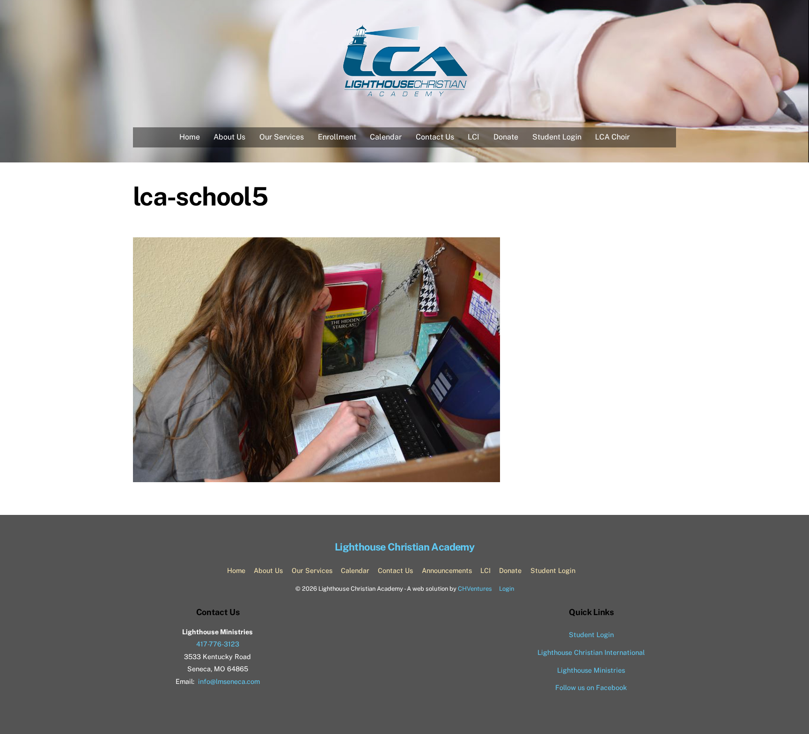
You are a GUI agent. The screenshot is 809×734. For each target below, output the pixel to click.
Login (506, 588)
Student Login (556, 136)
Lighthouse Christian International (591, 652)
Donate (505, 136)
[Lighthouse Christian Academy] (405, 94)
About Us (229, 136)
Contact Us (435, 136)
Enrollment (337, 136)
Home (189, 136)
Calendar (386, 136)
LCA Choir (612, 136)
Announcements (447, 570)
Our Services (281, 136)
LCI (473, 136)
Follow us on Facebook (591, 687)
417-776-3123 (217, 644)
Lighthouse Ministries (591, 670)
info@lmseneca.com (229, 681)
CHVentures (475, 588)
